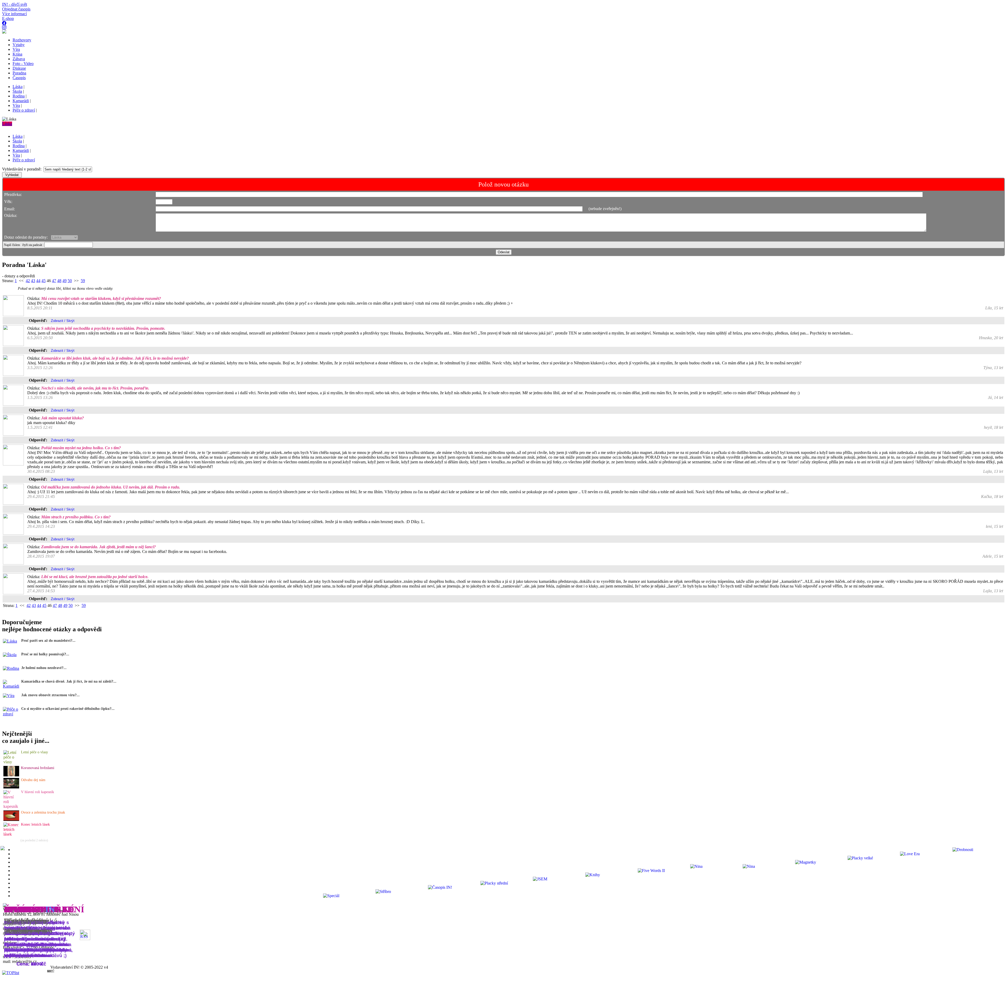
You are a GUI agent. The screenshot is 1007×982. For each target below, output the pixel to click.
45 (43, 280)
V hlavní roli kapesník (37, 792)
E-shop (8, 18)
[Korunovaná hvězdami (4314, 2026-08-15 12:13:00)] (11, 775)
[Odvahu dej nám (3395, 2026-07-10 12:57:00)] (11, 787)
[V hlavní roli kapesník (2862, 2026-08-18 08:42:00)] (11, 806)
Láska (7, 124)
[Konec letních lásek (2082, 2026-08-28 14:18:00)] (11, 834)
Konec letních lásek (35, 824)
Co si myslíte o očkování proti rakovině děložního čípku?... (68, 709)
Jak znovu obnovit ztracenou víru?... (50, 695)
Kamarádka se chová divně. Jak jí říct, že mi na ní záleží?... (68, 681)
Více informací (14, 14)
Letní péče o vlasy (34, 752)
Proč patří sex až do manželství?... (48, 641)
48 (59, 280)
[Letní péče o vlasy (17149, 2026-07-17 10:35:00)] (11, 762)
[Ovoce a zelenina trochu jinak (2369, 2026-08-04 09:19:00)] (11, 819)
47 (54, 280)
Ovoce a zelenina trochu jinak (43, 812)
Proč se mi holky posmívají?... (45, 654)
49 (64, 280)
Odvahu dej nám (33, 780)
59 (83, 280)
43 (33, 280)
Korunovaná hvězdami (37, 768)
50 (70, 280)
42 (28, 280)
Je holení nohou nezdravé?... (44, 668)
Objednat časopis (16, 9)
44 (38, 280)
